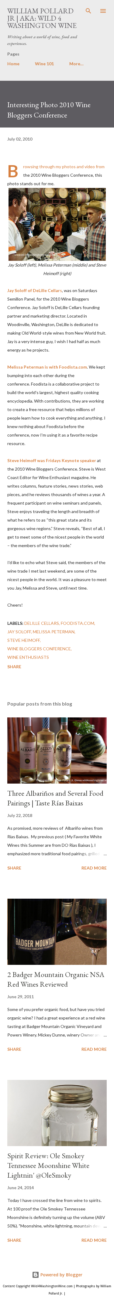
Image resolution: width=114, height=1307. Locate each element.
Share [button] (14, 666)
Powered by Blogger (60, 1275)
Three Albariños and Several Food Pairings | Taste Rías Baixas (55, 798)
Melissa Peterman (53, 631)
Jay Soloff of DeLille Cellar (33, 290)
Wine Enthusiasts (28, 657)
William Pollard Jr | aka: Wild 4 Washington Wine (42, 18)
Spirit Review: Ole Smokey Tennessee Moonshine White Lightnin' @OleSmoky (48, 1165)
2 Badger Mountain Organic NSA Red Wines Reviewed (55, 979)
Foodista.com (77, 623)
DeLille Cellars (41, 623)
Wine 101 (44, 63)
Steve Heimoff (23, 640)
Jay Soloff (19, 631)
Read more (94, 867)
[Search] (88, 11)
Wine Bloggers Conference (39, 648)
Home (13, 63)
